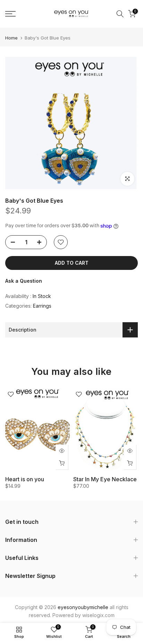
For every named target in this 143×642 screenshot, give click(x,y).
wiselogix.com (98, 615)
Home (11, 38)
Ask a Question (23, 281)
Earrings (42, 306)
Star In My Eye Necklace (105, 479)
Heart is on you (24, 479)
